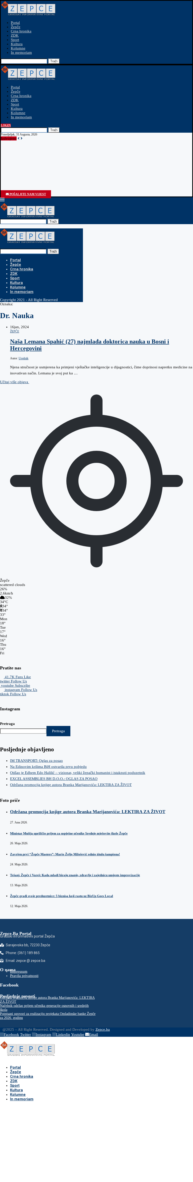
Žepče (15, 27)
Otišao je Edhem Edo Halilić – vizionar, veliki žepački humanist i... (52, 147)
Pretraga (7, 724)
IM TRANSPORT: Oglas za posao (26, 138)
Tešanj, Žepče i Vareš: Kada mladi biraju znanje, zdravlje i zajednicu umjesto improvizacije (75, 875)
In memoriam (21, 53)
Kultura (17, 44)
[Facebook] (3, 190)
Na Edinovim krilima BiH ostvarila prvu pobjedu (38, 143)
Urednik (23, 358)
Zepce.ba (102, 1029)
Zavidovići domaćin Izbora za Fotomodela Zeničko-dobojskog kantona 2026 (60, 181)
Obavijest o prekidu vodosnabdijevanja (31, 173)
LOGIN (6, 125)
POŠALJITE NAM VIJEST (27, 194)
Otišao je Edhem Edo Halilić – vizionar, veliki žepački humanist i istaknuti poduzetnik (77, 773)
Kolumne (18, 48)
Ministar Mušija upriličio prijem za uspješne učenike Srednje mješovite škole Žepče (69, 833)
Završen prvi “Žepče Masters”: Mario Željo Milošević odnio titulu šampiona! (65, 854)
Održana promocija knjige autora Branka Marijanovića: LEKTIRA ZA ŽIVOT (61, 156)
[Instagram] (7, 190)
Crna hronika (21, 31)
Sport (15, 40)
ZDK (15, 35)
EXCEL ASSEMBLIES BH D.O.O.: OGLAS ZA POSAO (43, 151)
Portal (15, 23)
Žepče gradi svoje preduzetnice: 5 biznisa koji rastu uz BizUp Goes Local (61, 896)
